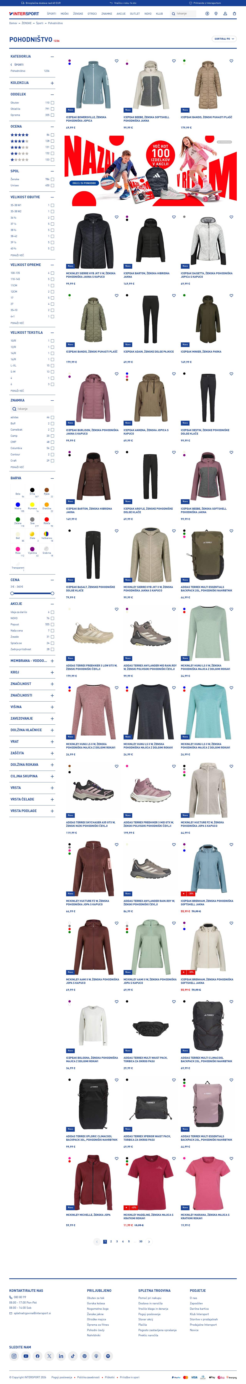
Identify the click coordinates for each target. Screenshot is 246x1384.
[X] (49, 1356)
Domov (13, 23)
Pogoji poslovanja (149, 1314)
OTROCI (92, 14)
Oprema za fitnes (98, 1324)
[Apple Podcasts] (96, 1356)
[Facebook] (37, 1356)
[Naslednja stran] (149, 1242)
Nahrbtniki (94, 1335)
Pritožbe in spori (130, 1377)
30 (140, 1241)
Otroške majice (96, 1319)
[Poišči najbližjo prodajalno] (216, 13)
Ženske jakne (95, 1314)
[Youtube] (26, 1356)
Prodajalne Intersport (203, 1324)
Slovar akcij (145, 1319)
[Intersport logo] (24, 14)
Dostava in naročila (150, 1303)
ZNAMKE (106, 14)
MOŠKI (65, 14)
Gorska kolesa (96, 1303)
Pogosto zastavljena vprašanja (157, 1330)
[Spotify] (108, 1356)
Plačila (142, 1324)
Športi (39, 23)
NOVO (148, 14)
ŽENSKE (78, 14)
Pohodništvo (55, 23)
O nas (193, 1298)
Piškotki (110, 1377)
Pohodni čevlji (96, 1330)
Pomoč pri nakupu (149, 1298)
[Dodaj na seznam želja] (116, 61)
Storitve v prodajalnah (204, 1319)
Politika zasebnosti (88, 1377)
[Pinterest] (85, 1356)
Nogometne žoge (98, 1308)
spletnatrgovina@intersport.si (32, 1313)
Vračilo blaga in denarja (153, 1308)
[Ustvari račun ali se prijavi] (225, 13)
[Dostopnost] (207, 13)
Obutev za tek (95, 1298)
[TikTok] (73, 1356)
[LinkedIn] (61, 1356)
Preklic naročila (148, 1335)
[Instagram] (14, 1356)
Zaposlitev (196, 1303)
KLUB (159, 14)
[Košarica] (233, 13)
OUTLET (135, 14)
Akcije (121, 14)
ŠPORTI (51, 14)
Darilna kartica (199, 1308)
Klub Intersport (199, 1314)
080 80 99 (20, 1297)
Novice (194, 1330)
